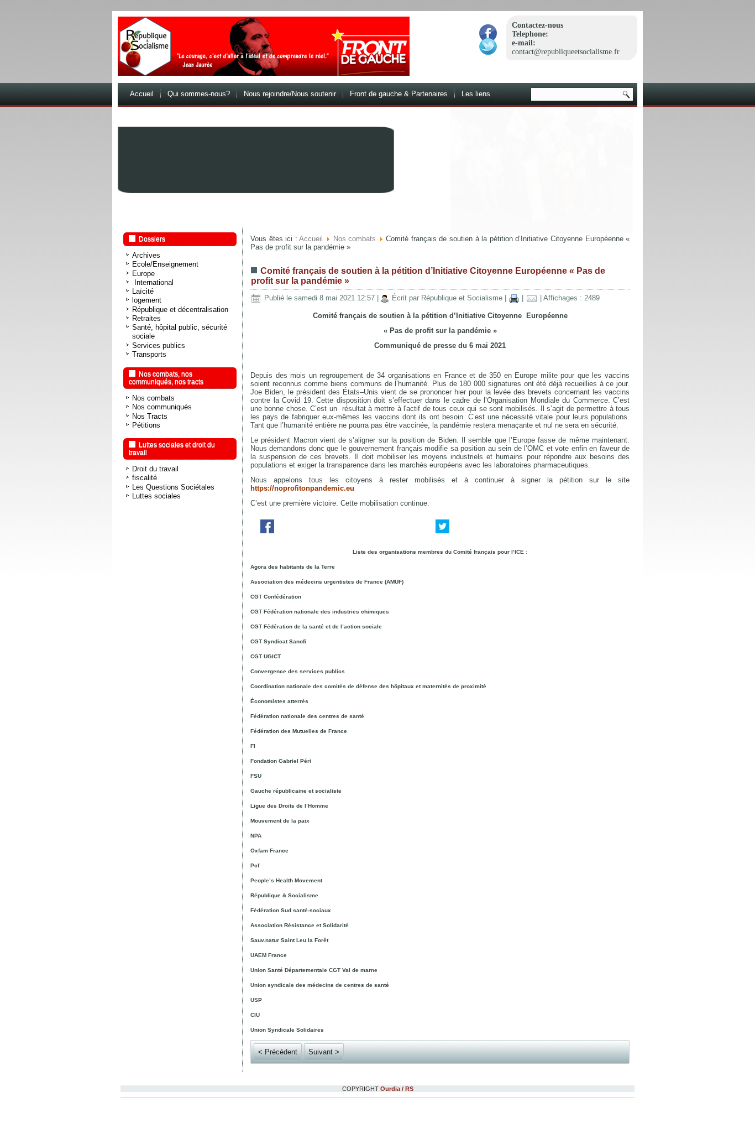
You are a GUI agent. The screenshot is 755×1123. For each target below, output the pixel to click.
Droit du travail (155, 469)
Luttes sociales (156, 496)
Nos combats (153, 398)
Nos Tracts (149, 416)
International (153, 282)
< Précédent (277, 1052)
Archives (146, 255)
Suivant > (323, 1052)
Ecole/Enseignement (165, 264)
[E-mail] (532, 298)
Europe (143, 273)
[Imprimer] (514, 298)
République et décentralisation (180, 309)
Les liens (476, 94)
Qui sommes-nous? (198, 94)
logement (146, 300)
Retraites (146, 318)
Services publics (158, 345)
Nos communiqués (162, 407)
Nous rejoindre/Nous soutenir (290, 94)
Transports (149, 354)
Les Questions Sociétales (173, 487)
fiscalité (144, 478)
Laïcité (143, 291)
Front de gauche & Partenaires (399, 94)
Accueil (142, 94)
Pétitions (146, 425)
